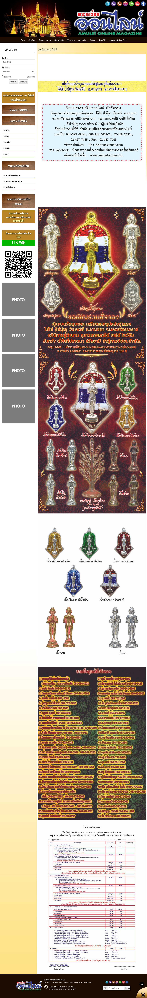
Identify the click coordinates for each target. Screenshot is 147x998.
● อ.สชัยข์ (6, 142)
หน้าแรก (22, 39)
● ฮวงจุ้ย (6, 148)
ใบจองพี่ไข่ (102, 39)
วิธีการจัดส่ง (71, 39)
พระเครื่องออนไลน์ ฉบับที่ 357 (118, 39)
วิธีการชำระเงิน (58, 39)
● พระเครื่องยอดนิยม (11, 175)
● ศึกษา (6, 136)
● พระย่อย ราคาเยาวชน (12, 181)
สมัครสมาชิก (82, 39)
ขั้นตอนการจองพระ (45, 39)
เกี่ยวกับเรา (32, 39)
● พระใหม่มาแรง (9, 187)
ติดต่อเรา (92, 39)
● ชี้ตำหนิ (6, 130)
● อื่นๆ (5, 154)
